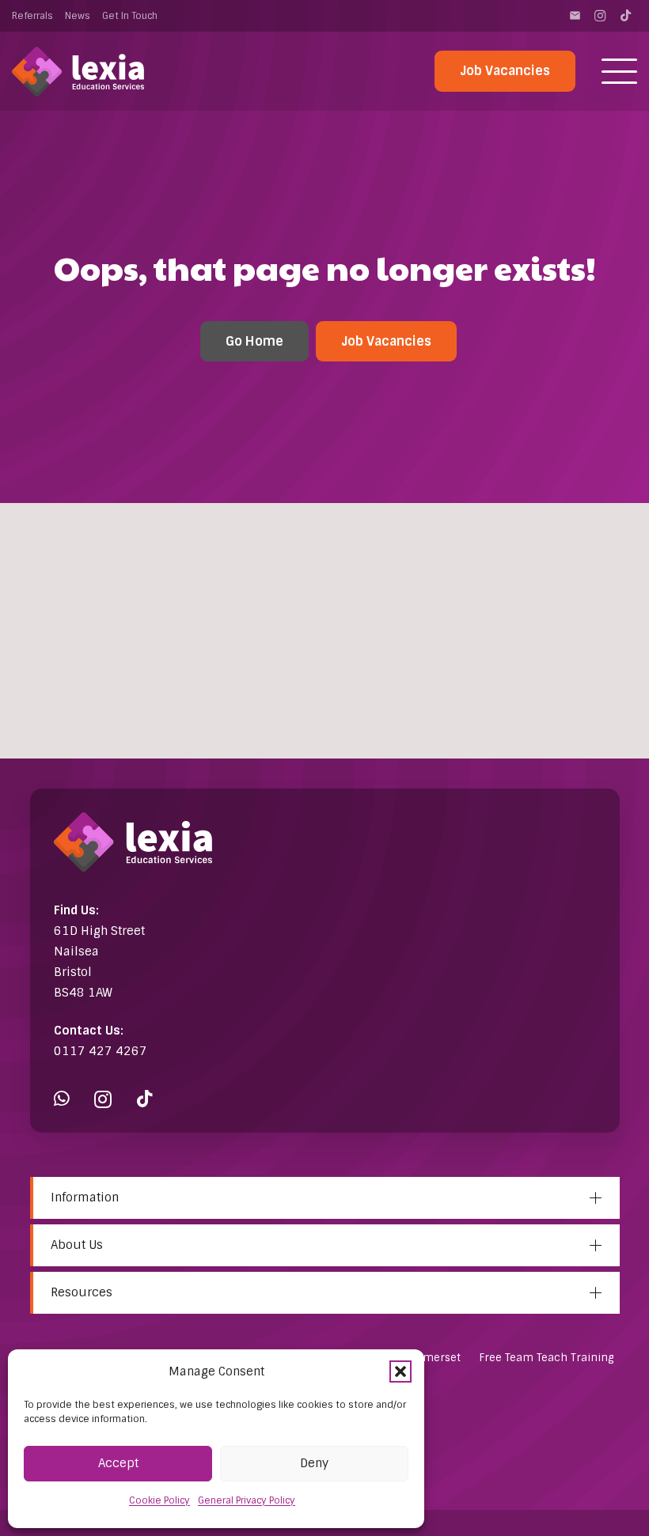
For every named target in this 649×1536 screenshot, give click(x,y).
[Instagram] (600, 16)
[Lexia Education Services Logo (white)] (78, 71)
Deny (314, 1463)
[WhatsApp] (62, 1099)
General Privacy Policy (246, 1500)
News (77, 15)
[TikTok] (625, 16)
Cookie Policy (159, 1500)
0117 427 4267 (100, 1051)
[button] (400, 1371)
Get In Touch (130, 15)
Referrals (32, 15)
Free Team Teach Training (546, 1357)
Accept (118, 1463)
